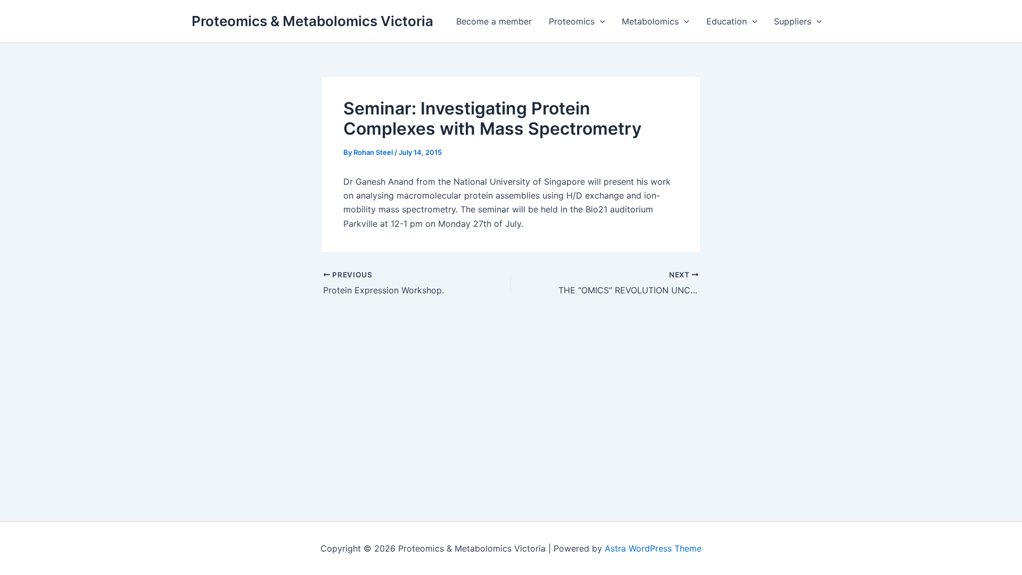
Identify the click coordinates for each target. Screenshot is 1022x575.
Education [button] (726, 21)
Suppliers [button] (792, 21)
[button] (600, 21)
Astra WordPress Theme (653, 548)
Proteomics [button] (572, 21)
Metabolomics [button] (650, 21)
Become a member (494, 21)
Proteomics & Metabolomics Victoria (312, 21)
